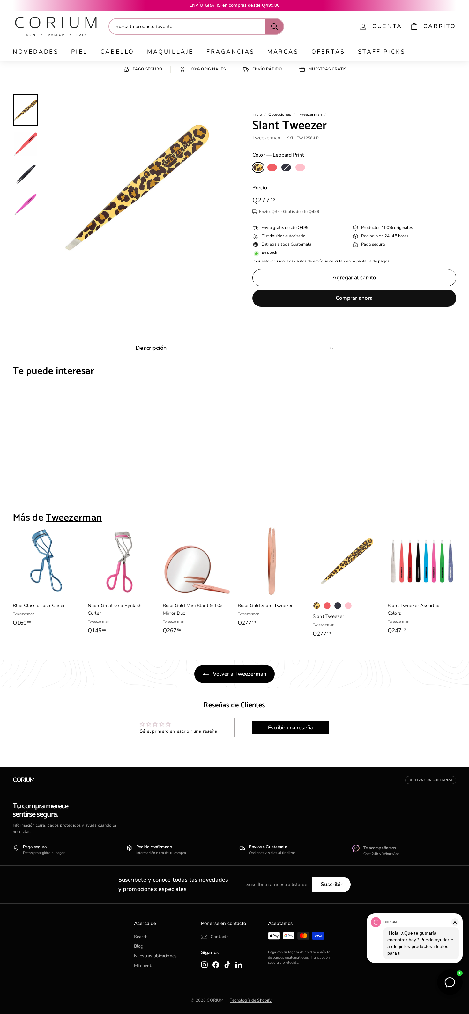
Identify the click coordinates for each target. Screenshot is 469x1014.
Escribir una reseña (290, 727)
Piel (79, 51)
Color (278, 154)
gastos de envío (308, 261)
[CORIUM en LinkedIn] (238, 964)
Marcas (283, 51)
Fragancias (230, 51)
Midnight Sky (286, 167)
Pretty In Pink (300, 167)
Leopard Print (258, 167)
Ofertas (328, 51)
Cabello (117, 51)
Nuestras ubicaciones (155, 956)
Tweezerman (310, 114)
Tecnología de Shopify (251, 1000)
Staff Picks (382, 51)
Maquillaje (170, 51)
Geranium (272, 167)
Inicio (257, 114)
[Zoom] (137, 187)
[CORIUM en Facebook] (215, 964)
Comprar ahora (354, 298)
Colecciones (279, 114)
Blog (139, 946)
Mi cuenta (143, 966)
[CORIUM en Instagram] (204, 964)
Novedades (35, 51)
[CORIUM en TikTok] (227, 964)
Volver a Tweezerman (239, 674)
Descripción (151, 348)
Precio (259, 187)
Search (141, 937)
